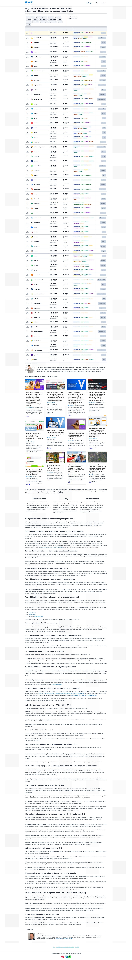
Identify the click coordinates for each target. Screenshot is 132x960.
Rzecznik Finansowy (57, 684)
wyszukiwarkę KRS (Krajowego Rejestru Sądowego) (84, 695)
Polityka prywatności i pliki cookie (65, 947)
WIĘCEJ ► (28, 416)
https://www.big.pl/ (38, 616)
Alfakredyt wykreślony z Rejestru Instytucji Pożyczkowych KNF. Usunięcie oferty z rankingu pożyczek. (34, 437)
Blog (96, 3)
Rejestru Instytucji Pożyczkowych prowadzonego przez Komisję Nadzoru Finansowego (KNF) (62, 693)
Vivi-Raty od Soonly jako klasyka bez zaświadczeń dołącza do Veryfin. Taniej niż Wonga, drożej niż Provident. (76, 435)
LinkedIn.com (59, 938)
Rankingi (89, 3)
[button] (92, 3)
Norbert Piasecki (51, 402)
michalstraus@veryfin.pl (68, 938)
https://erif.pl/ (32, 614)
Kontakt (103, 3)
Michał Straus (29, 407)
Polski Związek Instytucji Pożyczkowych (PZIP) (51, 547)
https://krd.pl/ (32, 612)
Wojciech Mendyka (51, 437)
